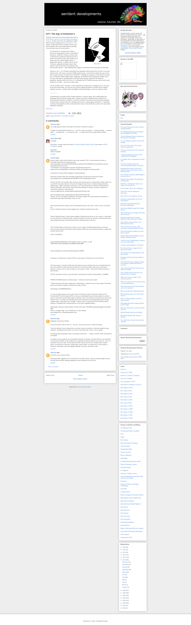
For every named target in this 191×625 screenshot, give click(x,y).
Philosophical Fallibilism (127, 522)
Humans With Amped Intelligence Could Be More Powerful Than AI (132, 236)
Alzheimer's (57, 116)
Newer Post (50, 375)
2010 (124, 560)
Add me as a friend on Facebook (130, 375)
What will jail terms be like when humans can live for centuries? (132, 287)
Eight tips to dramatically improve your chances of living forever (132, 184)
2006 (124, 598)
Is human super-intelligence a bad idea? (132, 245)
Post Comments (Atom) (84, 387)
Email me (123, 369)
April (123, 582)
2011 (124, 557)
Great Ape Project (126, 467)
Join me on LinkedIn (126, 378)
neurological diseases (68, 116)
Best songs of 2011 (126, 403)
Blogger (105, 621)
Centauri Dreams (125, 446)
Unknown (53, 124)
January (124, 587)
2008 (124, 593)
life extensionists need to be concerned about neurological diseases (62, 39)
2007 (124, 595)
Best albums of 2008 (127, 412)
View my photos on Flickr (128, 381)
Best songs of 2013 (126, 390)
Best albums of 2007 (127, 415)
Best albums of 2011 (126, 400)
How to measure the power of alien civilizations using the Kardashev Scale (132, 227)
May (123, 579)
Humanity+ (124, 481)
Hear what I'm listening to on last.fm (131, 384)
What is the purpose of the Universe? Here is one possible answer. (133, 282)
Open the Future (125, 516)
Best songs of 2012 (126, 397)
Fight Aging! (124, 458)
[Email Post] (69, 113)
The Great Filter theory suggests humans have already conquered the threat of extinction (132, 263)
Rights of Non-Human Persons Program (132, 528)
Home (80, 375)
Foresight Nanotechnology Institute (131, 461)
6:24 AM (52, 154)
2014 (124, 549)
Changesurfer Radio (126, 449)
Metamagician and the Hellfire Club (131, 498)
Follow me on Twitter (126, 372)
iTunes (131, 354)
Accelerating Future (126, 428)
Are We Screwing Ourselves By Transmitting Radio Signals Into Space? (132, 164)
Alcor (122, 434)
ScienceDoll (54, 138)
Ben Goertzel (124, 440)
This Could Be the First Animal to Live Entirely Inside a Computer (131, 273)
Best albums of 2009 (127, 409)
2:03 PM (52, 315)
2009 (124, 590)
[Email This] (73, 113)
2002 (124, 608)
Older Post (110, 375)
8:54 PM (52, 134)
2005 (124, 600)
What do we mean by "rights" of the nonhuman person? (131, 278)
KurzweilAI (124, 488)
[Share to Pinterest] (80, 113)
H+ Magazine (124, 470)
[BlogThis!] (75, 113)
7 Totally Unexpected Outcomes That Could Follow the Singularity (131, 155)
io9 (123, 43)
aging (52, 116)
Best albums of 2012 (127, 393)
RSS (122, 118)
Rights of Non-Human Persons (133, 48)
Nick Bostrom (124, 513)
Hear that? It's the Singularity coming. (131, 196)
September (125, 569)
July (123, 574)
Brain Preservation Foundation (129, 443)
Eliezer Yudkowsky (126, 455)
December (125, 562)
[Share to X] (76, 113)
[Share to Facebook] (78, 113)
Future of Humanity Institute (129, 464)
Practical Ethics (125, 525)
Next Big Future (125, 510)
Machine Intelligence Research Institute (132, 495)
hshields (53, 158)
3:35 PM (52, 349)
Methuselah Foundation (127, 501)
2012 (124, 555)
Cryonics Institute (126, 452)
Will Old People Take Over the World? (131, 312)
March (124, 585)
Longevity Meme (125, 492)
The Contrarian (125, 534)
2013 (124, 552)
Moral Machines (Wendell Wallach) (130, 504)
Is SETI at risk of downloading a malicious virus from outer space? (133, 241)
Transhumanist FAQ (126, 537)
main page (129, 351)
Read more (49, 108)
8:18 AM (52, 363)
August (124, 572)
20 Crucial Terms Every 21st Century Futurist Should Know (131, 146)
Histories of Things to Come (129, 473)
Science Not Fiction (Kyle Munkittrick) (131, 531)
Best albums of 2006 (127, 418)
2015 (124, 547)
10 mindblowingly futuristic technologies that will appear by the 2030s (132, 132)
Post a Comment (53, 366)
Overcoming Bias (126, 519)
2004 (124, 603)
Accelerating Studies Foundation (130, 431)
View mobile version (80, 379)
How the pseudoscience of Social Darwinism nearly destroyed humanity (131, 218)
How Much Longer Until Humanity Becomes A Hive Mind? (130, 204)
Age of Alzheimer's (68, 43)
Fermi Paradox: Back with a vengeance (132, 188)
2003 (124, 605)
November (125, 564)
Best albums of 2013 (127, 387)
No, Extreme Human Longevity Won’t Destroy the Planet (131, 248)
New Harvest (124, 507)
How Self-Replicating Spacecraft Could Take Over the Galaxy (132, 477)
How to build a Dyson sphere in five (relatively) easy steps (131, 222)
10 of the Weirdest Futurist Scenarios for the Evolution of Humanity (132, 137)
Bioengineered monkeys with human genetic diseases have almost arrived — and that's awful (132, 170)
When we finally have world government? (132, 291)
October (124, 567)
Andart (122, 437)
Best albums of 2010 (127, 406)
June (123, 577)
